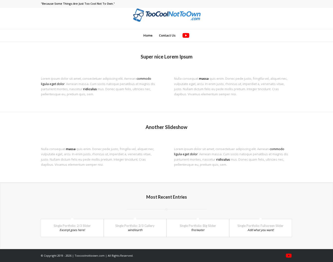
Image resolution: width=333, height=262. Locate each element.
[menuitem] (148, 35)
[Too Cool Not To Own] (166, 18)
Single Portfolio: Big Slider (198, 226)
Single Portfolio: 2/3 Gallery (135, 226)
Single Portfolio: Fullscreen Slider (260, 226)
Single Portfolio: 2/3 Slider (72, 226)
